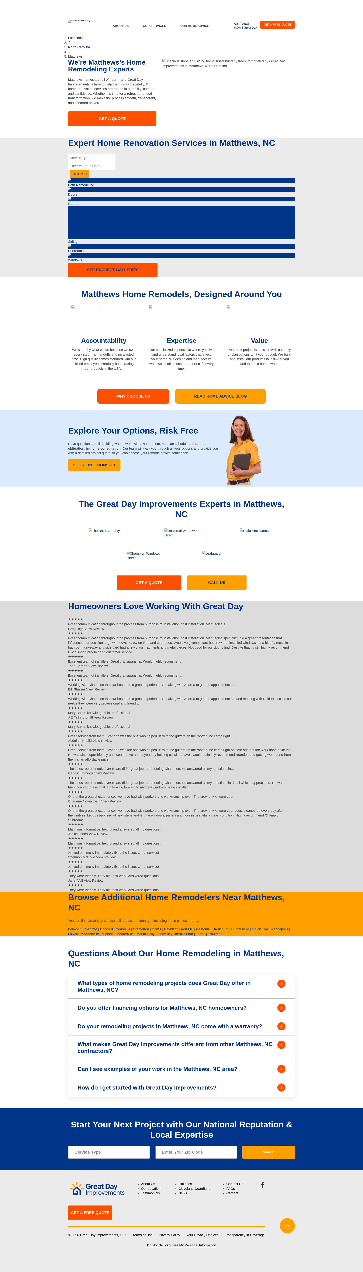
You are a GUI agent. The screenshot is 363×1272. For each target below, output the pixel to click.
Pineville (163, 934)
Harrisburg (220, 929)
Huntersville (240, 929)
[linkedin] (291, 1185)
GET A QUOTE (112, 118)
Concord (106, 929)
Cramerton (141, 929)
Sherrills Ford (183, 934)
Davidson (171, 929)
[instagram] (277, 1185)
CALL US (216, 582)
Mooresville (125, 934)
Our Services (154, 25)
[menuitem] (123, 25)
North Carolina (79, 47)
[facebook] (262, 1185)
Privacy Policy (169, 1235)
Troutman (215, 934)
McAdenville (90, 934)
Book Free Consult (94, 465)
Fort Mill (187, 929)
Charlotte (90, 929)
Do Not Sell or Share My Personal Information (181, 1245)
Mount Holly (145, 934)
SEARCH (80, 174)
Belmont (74, 929)
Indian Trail (260, 929)
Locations (75, 38)
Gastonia (203, 929)
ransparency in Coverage (246, 1235)
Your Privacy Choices (202, 1235)
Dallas (156, 929)
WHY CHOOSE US (133, 396)
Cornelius (123, 929)
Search (268, 1152)
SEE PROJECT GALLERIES (113, 270)
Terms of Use (143, 1235)
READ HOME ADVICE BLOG (220, 396)
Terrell (200, 934)
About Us (121, 25)
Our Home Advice (194, 25)
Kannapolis (279, 929)
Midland (108, 934)
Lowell (73, 934)
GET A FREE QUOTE (277, 24)
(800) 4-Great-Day (245, 27)
